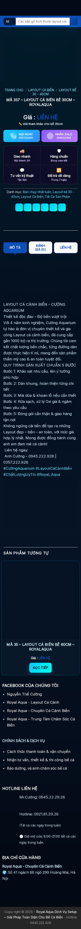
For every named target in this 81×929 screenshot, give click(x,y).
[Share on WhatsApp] (19, 207)
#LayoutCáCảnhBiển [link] (54, 468)
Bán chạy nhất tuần (37, 192)
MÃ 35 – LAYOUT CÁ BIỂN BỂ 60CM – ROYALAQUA (40, 646)
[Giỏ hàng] (75, 8)
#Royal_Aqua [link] (48, 474)
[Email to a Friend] (45, 207)
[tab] (15, 247)
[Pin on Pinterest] (53, 207)
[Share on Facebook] (28, 207)
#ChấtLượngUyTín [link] (19, 474)
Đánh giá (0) (40, 247)
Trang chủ (13, 90)
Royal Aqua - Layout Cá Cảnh (33, 702)
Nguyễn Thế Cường (24, 694)
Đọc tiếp (40, 668)
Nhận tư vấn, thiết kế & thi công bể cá (40, 760)
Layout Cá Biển (41, 90)
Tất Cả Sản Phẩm (57, 196)
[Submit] (74, 22)
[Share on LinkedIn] (62, 207)
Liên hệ (66, 247)
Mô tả (15, 247)
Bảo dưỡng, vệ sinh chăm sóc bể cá (37, 768)
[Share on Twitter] (36, 207)
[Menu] (6, 8)
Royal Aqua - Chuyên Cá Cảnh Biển (38, 710)
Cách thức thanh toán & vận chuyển (38, 751)
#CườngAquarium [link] (18, 468)
